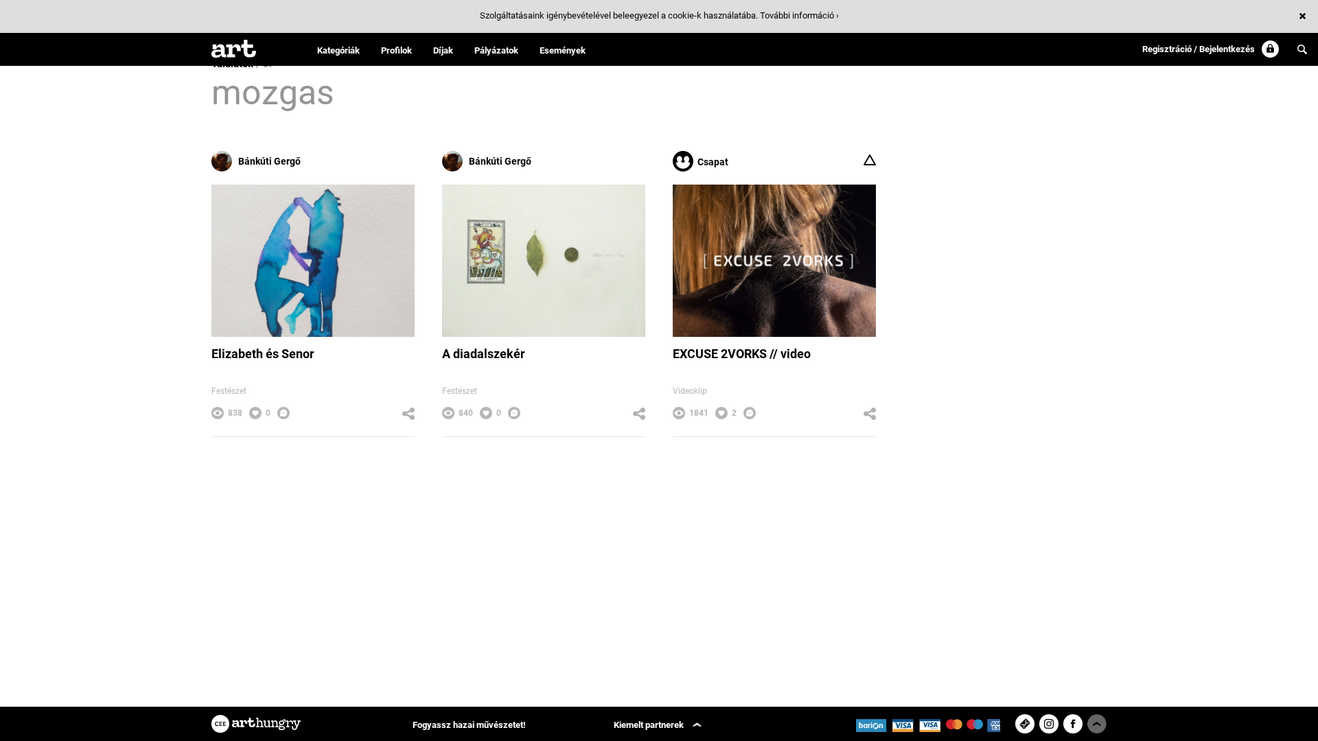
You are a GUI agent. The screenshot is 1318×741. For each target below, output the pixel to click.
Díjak (443, 50)
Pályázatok (496, 50)
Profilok (396, 50)
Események (563, 50)
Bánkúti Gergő (269, 161)
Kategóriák (338, 50)
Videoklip (690, 391)
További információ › (799, 15)
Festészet (228, 391)
